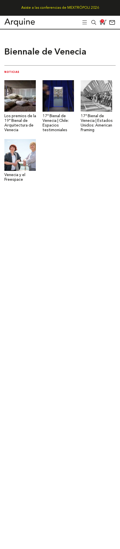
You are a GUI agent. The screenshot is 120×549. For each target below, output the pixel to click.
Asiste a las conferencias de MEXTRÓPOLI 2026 (60, 8)
